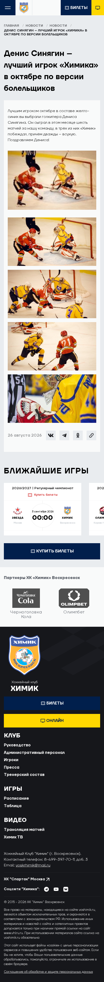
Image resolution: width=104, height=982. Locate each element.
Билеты (79, 7)
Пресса (11, 767)
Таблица (13, 806)
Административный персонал (34, 752)
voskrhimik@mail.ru (33, 865)
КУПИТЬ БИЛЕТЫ (55, 551)
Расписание (16, 798)
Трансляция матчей (24, 829)
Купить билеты (45, 495)
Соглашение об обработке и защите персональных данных (48, 972)
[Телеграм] (64, 435)
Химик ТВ (13, 837)
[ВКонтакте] (51, 435)
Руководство (17, 745)
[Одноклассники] (78, 435)
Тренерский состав (24, 774)
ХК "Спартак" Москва (24, 879)
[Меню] (7, 7)
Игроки (11, 760)
